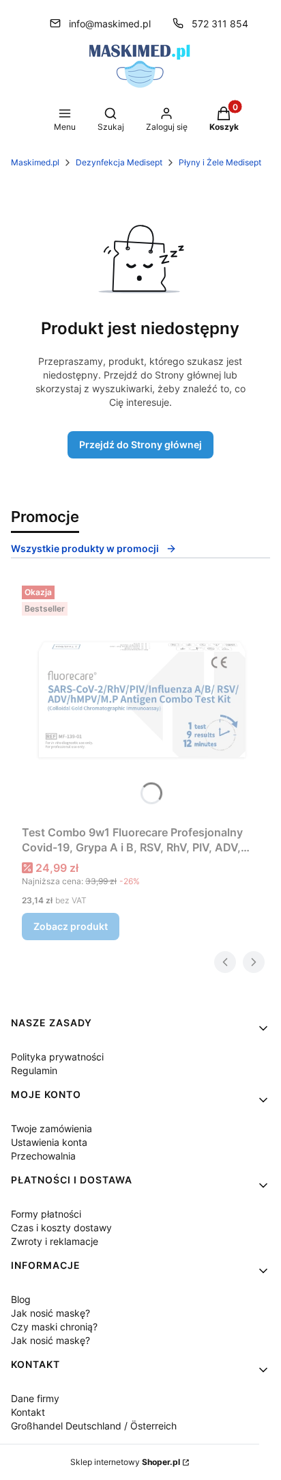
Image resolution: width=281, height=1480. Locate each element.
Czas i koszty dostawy (61, 1227)
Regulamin (34, 1070)
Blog (21, 1299)
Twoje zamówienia (51, 1128)
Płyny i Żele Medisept (220, 162)
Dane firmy (35, 1398)
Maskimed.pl (35, 162)
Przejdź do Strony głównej (140, 444)
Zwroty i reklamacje (54, 1241)
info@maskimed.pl (110, 23)
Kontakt (28, 1412)
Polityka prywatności (57, 1057)
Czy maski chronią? (54, 1326)
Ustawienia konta (49, 1142)
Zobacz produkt (70, 926)
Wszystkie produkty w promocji (85, 548)
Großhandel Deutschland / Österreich (94, 1425)
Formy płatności (46, 1214)
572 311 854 (220, 23)
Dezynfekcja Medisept (119, 162)
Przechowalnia (43, 1156)
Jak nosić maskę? (50, 1313)
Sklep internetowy (125, 1462)
